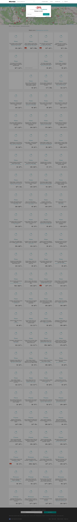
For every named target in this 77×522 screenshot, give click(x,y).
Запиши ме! (46, 14)
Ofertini (12, 2)
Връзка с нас (58, 1)
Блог (52, 1)
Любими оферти (45, 1)
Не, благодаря (47, 16)
